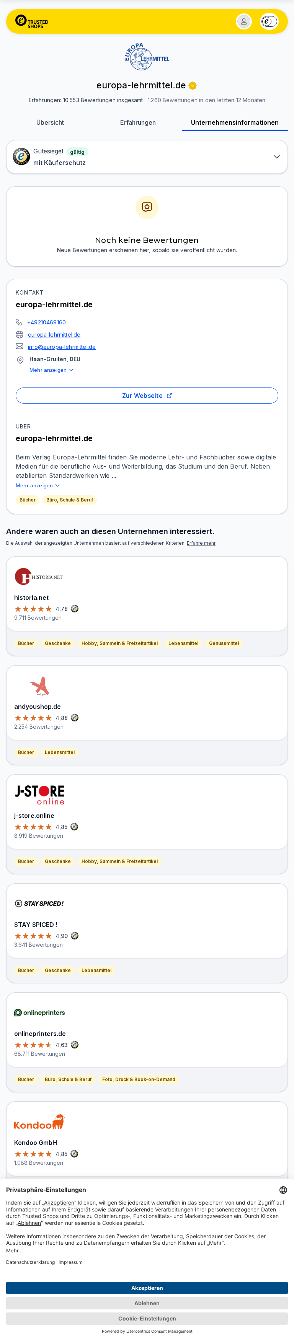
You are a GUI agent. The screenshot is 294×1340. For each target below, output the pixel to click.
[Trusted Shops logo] (32, 21)
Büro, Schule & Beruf (69, 500)
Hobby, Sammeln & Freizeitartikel (120, 643)
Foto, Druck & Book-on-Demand (138, 1079)
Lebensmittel (183, 643)
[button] (244, 21)
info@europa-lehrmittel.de (62, 347)
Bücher (28, 500)
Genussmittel (224, 643)
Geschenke (58, 643)
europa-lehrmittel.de (54, 334)
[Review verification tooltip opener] (193, 86)
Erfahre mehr (201, 543)
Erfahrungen (138, 122)
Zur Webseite (142, 395)
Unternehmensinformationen (235, 122)
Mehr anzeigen (48, 370)
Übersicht (50, 122)
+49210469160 (46, 322)
